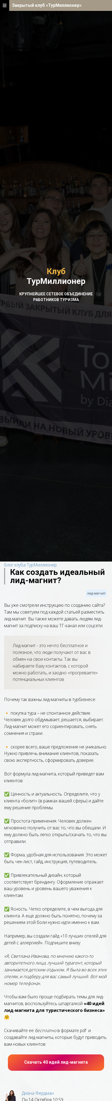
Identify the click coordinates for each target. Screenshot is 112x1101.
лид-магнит (96, 593)
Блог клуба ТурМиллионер (30, 565)
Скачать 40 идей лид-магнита (56, 1062)
